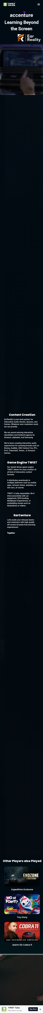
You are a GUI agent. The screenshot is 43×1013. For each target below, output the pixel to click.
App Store (33, 1009)
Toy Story (22, 917)
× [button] (40, 1009)
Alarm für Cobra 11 (22, 944)
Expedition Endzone (22, 889)
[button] (39, 4)
